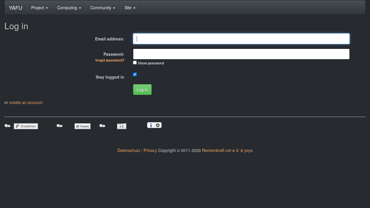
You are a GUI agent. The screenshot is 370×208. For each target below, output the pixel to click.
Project (38, 7)
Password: (109, 57)
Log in (142, 89)
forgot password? (109, 60)
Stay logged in (110, 77)
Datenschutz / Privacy (137, 150)
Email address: (109, 39)
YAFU (15, 7)
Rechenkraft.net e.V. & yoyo (227, 150)
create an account (26, 102)
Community (101, 7)
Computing (67, 7)
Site (129, 7)
